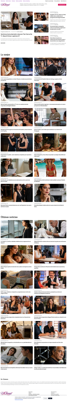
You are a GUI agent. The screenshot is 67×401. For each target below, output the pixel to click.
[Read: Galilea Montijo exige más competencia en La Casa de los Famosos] (17, 305)
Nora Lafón (56, 24)
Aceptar (50, 398)
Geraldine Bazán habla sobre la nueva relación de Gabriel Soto (49, 206)
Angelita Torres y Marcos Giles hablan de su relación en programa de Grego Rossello (58, 16)
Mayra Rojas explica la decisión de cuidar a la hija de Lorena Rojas (16, 267)
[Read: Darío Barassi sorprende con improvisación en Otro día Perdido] (50, 330)
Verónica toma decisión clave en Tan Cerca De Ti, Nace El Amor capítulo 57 (16, 35)
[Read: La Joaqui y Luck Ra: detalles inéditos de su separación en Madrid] (17, 229)
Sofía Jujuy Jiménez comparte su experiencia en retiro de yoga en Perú (15, 292)
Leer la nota (3, 42)
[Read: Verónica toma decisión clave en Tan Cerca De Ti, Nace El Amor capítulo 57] (17, 21)
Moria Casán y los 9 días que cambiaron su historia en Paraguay (48, 130)
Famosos (4, 59)
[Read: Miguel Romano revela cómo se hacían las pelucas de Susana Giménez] (50, 229)
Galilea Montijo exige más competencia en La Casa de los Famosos (15, 317)
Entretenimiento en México (7, 13)
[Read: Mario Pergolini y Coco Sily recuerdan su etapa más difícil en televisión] (50, 142)
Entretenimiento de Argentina (41, 14)
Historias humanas (39, 26)
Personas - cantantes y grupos (34, 394)
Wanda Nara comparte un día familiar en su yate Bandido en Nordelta (16, 343)
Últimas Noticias (62, 4)
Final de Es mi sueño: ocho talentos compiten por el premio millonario (16, 155)
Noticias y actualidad (39, 37)
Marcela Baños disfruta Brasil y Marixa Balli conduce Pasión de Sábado (49, 180)
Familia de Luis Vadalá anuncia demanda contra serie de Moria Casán (15, 180)
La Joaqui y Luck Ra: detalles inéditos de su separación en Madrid (16, 242)
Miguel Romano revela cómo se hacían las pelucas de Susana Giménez (50, 242)
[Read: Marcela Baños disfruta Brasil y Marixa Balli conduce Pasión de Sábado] (50, 168)
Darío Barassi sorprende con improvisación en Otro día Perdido (48, 343)
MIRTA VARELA (20, 31)
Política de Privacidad (55, 394)
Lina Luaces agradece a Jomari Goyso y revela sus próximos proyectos (16, 79)
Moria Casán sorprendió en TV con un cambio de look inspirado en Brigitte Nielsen (14, 105)
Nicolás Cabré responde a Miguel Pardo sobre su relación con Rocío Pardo (50, 317)
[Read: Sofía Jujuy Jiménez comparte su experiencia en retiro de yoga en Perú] (17, 280)
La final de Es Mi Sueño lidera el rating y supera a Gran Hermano (48, 79)
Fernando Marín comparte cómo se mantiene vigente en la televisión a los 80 (57, 28)
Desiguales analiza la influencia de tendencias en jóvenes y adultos (49, 267)
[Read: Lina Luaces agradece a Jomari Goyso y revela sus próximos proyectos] (17, 67)
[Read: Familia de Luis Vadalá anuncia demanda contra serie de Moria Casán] (17, 168)
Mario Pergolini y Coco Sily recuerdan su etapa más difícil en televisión (49, 155)
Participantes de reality (33, 395)
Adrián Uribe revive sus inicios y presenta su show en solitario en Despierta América (48, 292)
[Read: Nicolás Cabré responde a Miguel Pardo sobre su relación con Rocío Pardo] (50, 305)
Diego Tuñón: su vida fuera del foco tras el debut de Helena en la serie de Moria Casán (50, 368)
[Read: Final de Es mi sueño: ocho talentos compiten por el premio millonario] (17, 142)
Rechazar (45, 398)
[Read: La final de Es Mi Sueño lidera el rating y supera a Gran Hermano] (50, 67)
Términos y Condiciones (55, 395)
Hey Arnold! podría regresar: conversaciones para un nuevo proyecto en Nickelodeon (49, 105)
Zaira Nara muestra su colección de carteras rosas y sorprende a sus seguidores (57, 39)
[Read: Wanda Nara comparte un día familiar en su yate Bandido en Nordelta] (17, 330)
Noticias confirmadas (39, 221)
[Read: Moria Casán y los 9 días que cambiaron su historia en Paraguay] (50, 117)
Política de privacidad (19, 399)
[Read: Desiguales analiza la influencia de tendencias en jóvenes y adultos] (50, 254)
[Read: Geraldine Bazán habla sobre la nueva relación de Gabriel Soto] (50, 193)
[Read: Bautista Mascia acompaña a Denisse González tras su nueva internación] (17, 355)
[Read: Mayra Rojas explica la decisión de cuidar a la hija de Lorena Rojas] (17, 254)
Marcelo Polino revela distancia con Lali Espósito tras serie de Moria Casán (16, 206)
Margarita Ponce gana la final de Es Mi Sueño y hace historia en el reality (16, 130)
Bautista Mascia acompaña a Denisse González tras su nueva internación (16, 368)
